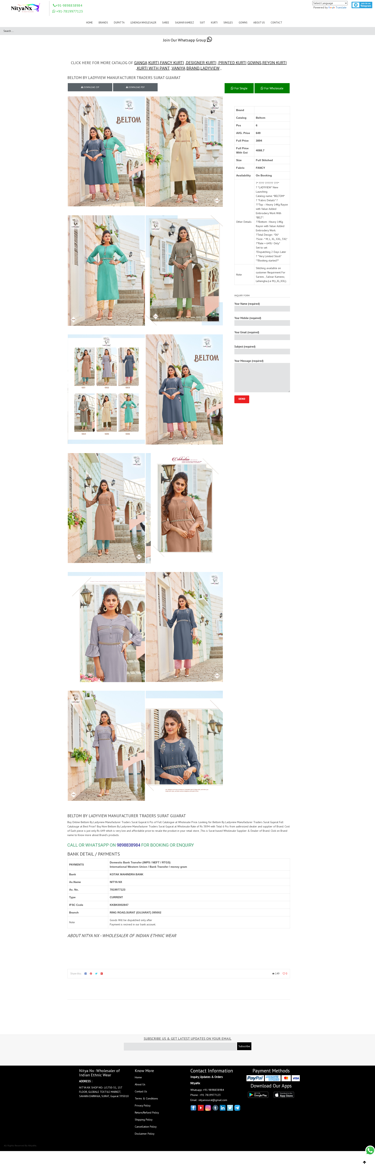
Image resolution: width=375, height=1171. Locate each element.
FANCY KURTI (172, 62)
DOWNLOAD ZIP (91, 87)
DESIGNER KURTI (201, 62)
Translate (341, 7)
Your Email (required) (246, 332)
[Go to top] (364, 1162)
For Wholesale (273, 88)
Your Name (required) (247, 303)
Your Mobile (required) (247, 318)
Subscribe (244, 1046)
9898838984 (128, 845)
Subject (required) (244, 346)
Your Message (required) (248, 361)
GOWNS (254, 62)
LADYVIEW (210, 68)
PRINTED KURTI (232, 62)
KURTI (153, 62)
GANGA (140, 62)
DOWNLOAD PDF (136, 87)
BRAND (192, 68)
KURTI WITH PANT (153, 68)
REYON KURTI (274, 62)
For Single (240, 88)
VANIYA (178, 68)
